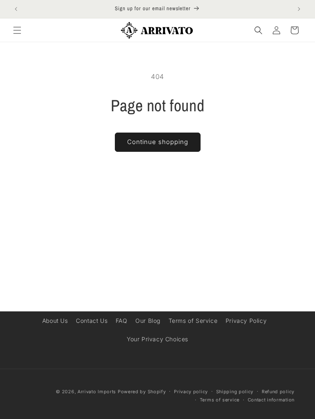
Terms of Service (193, 320)
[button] (17, 30)
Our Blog (147, 320)
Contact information (271, 400)
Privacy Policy (246, 320)
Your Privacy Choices (157, 339)
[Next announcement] (299, 9)
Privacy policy (191, 391)
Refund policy (278, 391)
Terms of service (220, 400)
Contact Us (91, 320)
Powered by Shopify (142, 391)
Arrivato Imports (97, 391)
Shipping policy (235, 391)
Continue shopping (157, 142)
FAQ (122, 320)
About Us (55, 320)
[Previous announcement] (16, 9)
